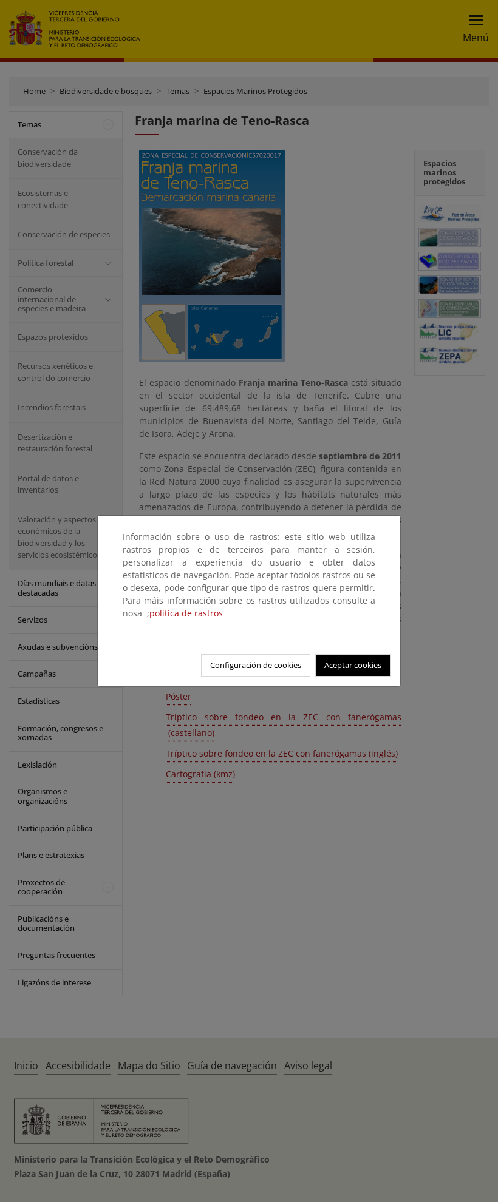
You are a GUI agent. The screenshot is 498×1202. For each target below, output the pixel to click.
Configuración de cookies (255, 665)
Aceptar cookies (352, 665)
